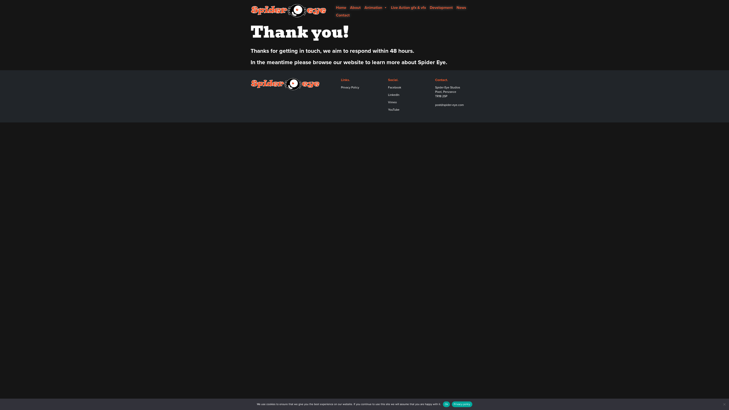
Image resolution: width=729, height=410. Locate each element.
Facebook (394, 87)
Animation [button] (373, 7)
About (355, 7)
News (461, 7)
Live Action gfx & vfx (408, 7)
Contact (343, 15)
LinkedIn (393, 95)
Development (441, 7)
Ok (446, 404)
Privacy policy (462, 404)
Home (341, 7)
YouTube (393, 109)
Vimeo (392, 102)
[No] (724, 404)
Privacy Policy (350, 87)
